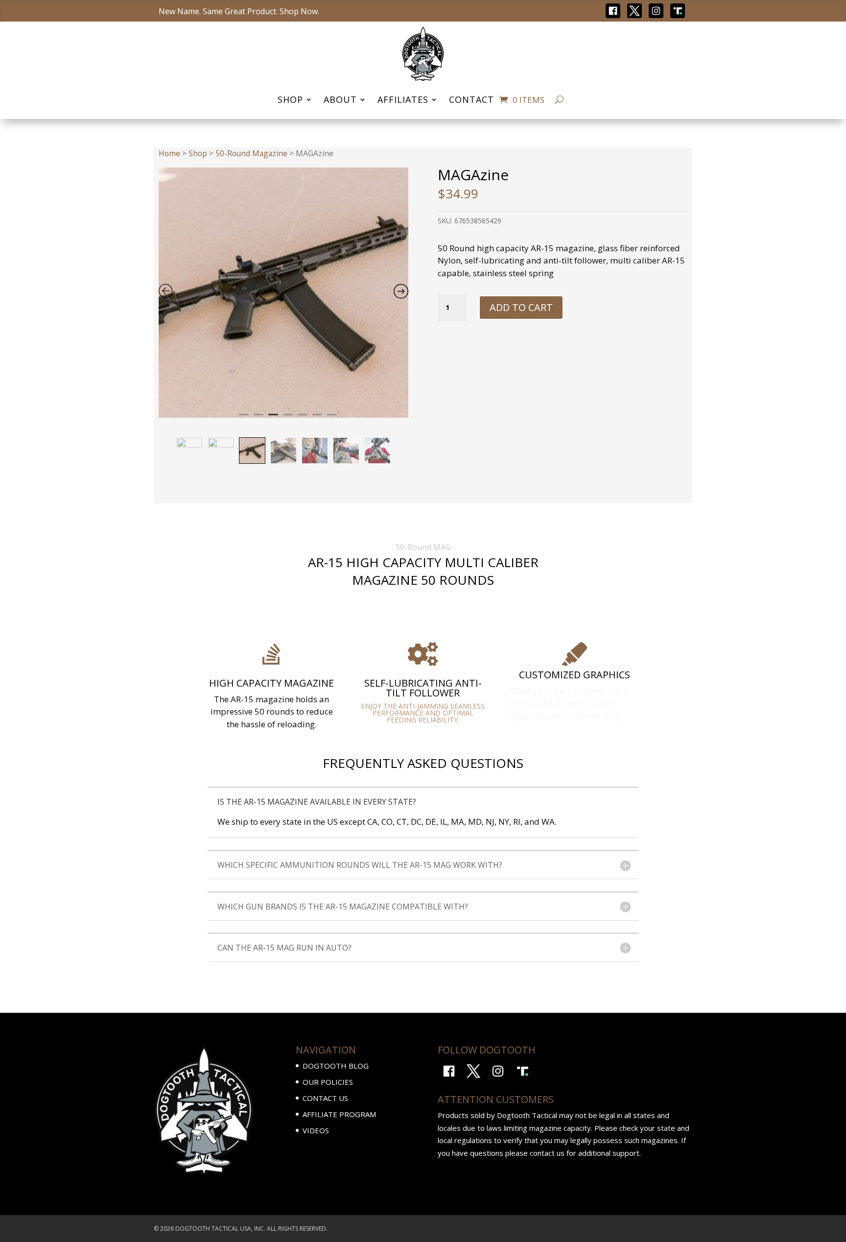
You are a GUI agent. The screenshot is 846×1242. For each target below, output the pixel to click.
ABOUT (340, 99)
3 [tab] (273, 419)
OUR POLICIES (328, 1082)
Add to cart (521, 307)
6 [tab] (317, 419)
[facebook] (613, 10)
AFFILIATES (402, 99)
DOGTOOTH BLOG (336, 1066)
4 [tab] (288, 419)
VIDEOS (316, 1130)
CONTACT (471, 99)
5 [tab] (302, 419)
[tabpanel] (284, 292)
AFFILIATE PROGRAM (339, 1114)
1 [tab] (244, 419)
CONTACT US (325, 1098)
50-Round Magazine (251, 153)
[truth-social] (677, 10)
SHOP (290, 99)
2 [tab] (258, 419)
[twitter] (634, 10)
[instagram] (656, 10)
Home (169, 153)
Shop (197, 153)
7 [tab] (332, 419)
